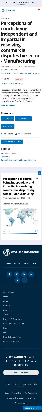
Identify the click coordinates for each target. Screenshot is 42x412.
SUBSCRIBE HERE (21, 372)
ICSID (33, 263)
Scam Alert (30, 398)
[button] (12, 142)
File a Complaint (21, 403)
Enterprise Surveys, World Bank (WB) (23, 73)
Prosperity (5, 156)
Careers (6, 301)
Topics (6, 314)
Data (5, 332)
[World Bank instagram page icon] (31, 274)
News (5, 296)
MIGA (26, 263)
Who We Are (8, 292)
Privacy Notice (17, 393)
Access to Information (15, 398)
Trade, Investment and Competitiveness (18, 160)
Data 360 (11, 10)
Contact (6, 305)
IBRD (8, 263)
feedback (22, 5)
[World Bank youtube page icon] (17, 280)
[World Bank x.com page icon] (17, 274)
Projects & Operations (13, 319)
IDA (14, 263)
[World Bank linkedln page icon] (24, 274)
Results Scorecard (11, 341)
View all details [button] (8, 105)
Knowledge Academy (12, 337)
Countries (7, 310)
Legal (7, 393)
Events (6, 328)
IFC (19, 263)
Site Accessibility (31, 393)
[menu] (39, 10)
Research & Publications (13, 323)
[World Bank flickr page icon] (24, 280)
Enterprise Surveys (16, 83)
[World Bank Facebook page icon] (9, 274)
